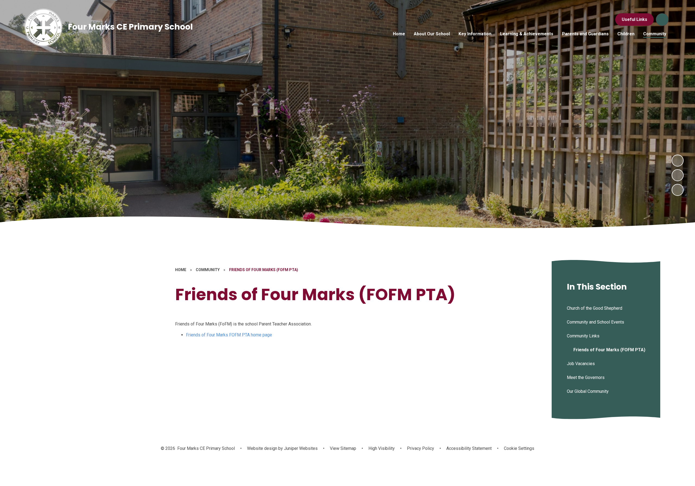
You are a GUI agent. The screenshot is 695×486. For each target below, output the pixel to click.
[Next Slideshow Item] (678, 161)
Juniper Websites (300, 448)
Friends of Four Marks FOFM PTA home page (229, 334)
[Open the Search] (662, 19)
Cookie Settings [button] (519, 448)
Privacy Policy (420, 448)
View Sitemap (343, 448)
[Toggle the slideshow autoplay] (678, 190)
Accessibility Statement (469, 448)
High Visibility (381, 448)
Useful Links (634, 19)
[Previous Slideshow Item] (678, 175)
